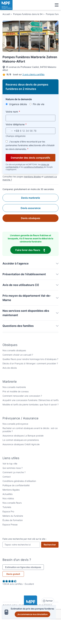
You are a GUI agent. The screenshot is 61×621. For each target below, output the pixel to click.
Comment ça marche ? (14, 472)
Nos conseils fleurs (12, 502)
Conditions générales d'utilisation (19, 481)
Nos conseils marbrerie (14, 387)
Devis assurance (31, 208)
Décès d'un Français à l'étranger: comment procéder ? (30, 363)
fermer (49, 600)
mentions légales (32, 176)
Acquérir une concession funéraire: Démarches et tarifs (30, 400)
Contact (7, 476)
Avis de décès (10, 367)
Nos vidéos (8, 498)
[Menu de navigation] (56, 5)
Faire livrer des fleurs (33, 250)
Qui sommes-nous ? (13, 468)
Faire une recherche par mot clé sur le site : (25, 539)
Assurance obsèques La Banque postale (23, 435)
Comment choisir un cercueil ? (18, 354)
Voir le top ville (10, 463)
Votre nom (20, 111)
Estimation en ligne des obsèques (24, 567)
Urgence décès (17, 104)
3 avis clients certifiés (33, 74)
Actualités (8, 494)
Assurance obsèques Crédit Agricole (21, 444)
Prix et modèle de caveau (16, 391)
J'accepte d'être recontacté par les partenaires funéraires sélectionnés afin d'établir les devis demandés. (30, 145)
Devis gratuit (13, 574)
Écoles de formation (13, 520)
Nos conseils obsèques (14, 350)
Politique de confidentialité (16, 485)
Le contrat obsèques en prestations (21, 440)
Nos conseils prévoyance (15, 423)
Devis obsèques (30, 218)
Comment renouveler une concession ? (22, 395)
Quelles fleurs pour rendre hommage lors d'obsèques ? (30, 359)
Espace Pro (8, 511)
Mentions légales (11, 489)
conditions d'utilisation (34, 167)
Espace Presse (10, 524)
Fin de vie (38, 104)
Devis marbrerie (30, 197)
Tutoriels (7, 507)
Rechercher (51, 544)
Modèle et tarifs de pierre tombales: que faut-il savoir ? (30, 404)
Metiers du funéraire (13, 515)
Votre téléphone (23, 124)
